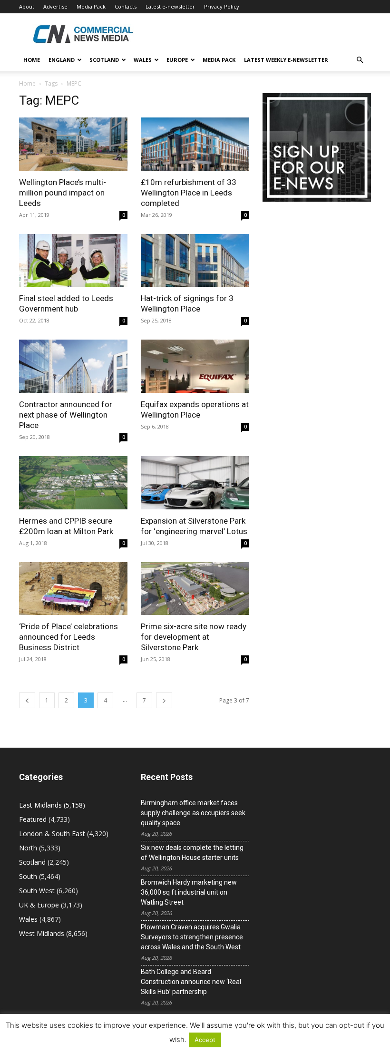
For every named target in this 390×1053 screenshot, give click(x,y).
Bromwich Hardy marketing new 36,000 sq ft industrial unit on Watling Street (189, 892)
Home (31, 59)
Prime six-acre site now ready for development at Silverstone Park (193, 637)
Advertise (55, 6)
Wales (143, 59)
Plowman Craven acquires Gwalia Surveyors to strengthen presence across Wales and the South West (192, 937)
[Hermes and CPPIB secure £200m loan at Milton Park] (73, 482)
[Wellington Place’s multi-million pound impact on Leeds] (73, 144)
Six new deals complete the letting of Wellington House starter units (192, 852)
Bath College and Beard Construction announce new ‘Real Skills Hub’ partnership (191, 981)
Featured (33, 819)
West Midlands (41, 933)
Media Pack (91, 6)
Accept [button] (205, 1039)
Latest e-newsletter (170, 6)
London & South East (52, 833)
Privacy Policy (221, 6)
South (28, 876)
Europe (177, 59)
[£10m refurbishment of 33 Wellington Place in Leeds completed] (195, 144)
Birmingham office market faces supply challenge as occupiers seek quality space (193, 813)
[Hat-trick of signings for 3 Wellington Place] (195, 260)
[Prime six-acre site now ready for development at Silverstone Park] (195, 588)
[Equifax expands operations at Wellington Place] (195, 366)
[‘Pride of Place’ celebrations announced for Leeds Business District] (73, 588)
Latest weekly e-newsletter (286, 59)
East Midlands (40, 804)
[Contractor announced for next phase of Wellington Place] (73, 366)
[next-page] (164, 700)
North (28, 847)
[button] (359, 60)
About (26, 6)
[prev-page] (27, 700)
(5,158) (52, 804)
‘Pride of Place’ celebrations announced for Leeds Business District (68, 637)
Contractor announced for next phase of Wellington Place (65, 415)
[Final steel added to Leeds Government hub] (73, 260)
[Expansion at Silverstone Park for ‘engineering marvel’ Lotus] (195, 482)
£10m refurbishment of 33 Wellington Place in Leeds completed (188, 192)
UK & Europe (39, 904)
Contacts (125, 6)
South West (37, 890)
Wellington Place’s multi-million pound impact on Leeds (62, 192)
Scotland (104, 59)
